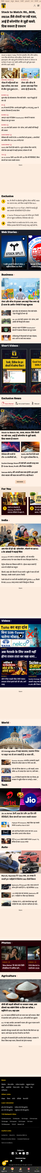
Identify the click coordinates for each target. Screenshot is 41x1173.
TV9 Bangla (4, 1122)
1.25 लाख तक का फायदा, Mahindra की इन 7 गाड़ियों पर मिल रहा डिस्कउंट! (25, 894)
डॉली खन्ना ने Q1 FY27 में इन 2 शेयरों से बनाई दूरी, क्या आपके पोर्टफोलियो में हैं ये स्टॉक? (22, 209)
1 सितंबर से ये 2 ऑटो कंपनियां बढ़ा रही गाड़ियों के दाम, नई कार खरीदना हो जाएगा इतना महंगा (25, 903)
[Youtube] (20, 1153)
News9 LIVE (21, 1124)
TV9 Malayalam (5, 1124)
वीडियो (19, 1099)
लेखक (3, 1099)
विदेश (27, 1087)
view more (20, 482)
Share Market (5, 135)
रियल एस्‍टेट (16, 1087)
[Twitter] (16, 1153)
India (4, 520)
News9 (7, 1)
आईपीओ (8, 1087)
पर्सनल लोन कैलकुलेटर (21, 1107)
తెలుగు (17, 1)
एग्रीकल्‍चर (4, 1090)
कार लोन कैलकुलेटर (7, 1110)
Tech (2, 155)
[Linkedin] (27, 1153)
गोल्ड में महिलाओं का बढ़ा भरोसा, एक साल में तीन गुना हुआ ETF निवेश (9, 86)
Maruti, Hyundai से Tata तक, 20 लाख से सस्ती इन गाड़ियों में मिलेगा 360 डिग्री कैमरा (18, 877)
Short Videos (9, 346)
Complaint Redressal (23, 1139)
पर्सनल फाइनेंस (20, 1084)
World (5, 723)
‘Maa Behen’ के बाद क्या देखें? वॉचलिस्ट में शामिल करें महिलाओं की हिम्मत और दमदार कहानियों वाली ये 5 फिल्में (13, 967)
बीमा (2, 1087)
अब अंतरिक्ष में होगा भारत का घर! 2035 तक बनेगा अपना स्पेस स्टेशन (24, 832)
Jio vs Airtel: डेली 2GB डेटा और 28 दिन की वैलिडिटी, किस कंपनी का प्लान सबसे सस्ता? (19, 815)
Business (4, 95)
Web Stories (9, 232)
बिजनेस (3, 1084)
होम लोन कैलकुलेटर (7, 1107)
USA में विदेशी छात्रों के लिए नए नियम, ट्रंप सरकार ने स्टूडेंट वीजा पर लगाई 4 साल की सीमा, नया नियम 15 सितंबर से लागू (25, 778)
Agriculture (8, 976)
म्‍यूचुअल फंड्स (30, 1084)
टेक (32, 1087)
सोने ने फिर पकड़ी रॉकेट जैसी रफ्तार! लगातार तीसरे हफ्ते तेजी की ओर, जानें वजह (13, 682)
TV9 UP (14, 1124)
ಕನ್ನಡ (12, 1)
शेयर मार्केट (11, 1084)
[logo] (3, 5)
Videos (5, 621)
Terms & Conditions (7, 1143)
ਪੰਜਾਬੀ (36, 1)
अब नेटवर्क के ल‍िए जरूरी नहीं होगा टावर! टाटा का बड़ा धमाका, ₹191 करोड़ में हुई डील (20, 654)
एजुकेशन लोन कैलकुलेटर (22, 1110)
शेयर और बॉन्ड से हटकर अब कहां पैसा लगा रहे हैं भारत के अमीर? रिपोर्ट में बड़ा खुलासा (29, 86)
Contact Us (4, 1135)
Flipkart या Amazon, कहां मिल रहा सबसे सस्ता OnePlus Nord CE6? (25, 824)
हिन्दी (2, 1)
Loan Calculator (7, 1103)
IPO (2, 105)
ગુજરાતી (27, 1)
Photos (6, 943)
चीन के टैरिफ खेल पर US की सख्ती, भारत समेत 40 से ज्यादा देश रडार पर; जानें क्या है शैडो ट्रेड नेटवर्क (25, 770)
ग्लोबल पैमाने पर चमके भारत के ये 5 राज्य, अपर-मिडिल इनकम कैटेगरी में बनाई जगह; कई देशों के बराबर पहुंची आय (22, 224)
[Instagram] (24, 1153)
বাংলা (32, 1)
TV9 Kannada (33, 1119)
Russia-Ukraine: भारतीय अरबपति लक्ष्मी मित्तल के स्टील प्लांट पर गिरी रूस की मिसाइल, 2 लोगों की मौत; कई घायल (25, 762)
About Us (12, 1135)
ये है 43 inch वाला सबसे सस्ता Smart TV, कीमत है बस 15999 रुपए (25, 840)
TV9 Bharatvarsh (6, 1119)
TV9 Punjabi (21, 1122)
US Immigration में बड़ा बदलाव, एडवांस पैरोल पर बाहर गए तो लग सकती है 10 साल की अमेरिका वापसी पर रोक (20, 753)
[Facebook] (13, 1153)
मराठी (21, 1)
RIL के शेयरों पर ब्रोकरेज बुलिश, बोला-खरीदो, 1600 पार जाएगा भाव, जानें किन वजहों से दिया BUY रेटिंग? (23, 202)
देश (22, 1087)
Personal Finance (6, 80)
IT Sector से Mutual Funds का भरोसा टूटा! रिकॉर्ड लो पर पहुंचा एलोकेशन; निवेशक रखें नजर (23, 217)
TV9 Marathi (16, 1119)
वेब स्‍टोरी (25, 1099)
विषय (8, 1099)
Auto (4, 847)
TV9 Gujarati (13, 1122)
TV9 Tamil (29, 1122)
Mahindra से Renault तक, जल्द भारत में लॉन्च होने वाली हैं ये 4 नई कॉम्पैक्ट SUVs (25, 886)
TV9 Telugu (24, 1119)
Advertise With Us (22, 1135)
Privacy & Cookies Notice (8, 1139)
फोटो (13, 1099)
